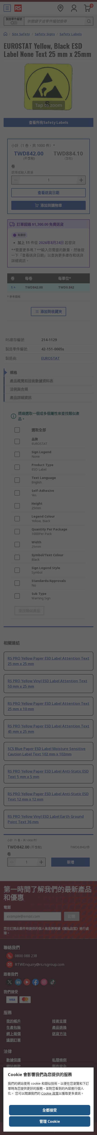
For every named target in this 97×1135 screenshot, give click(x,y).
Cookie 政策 (50, 1093)
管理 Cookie (49, 1121)
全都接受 (49, 1110)
